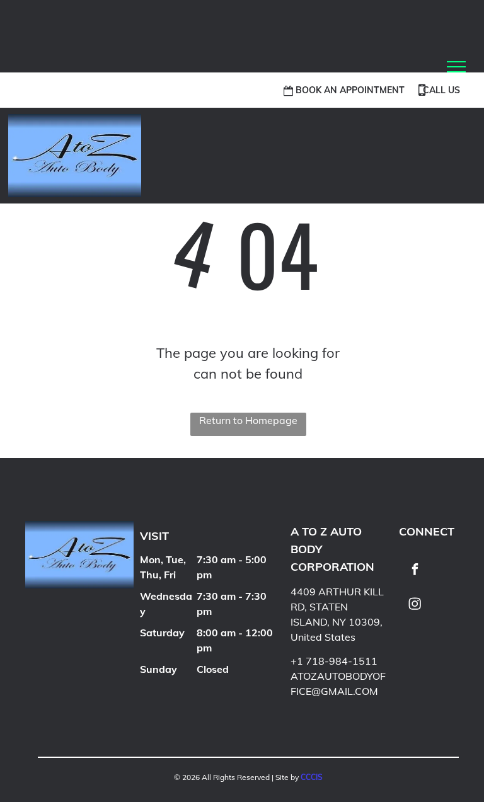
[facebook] (414, 571)
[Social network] (414, 606)
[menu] (456, 66)
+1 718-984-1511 (334, 661)
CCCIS (312, 777)
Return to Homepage (248, 420)
